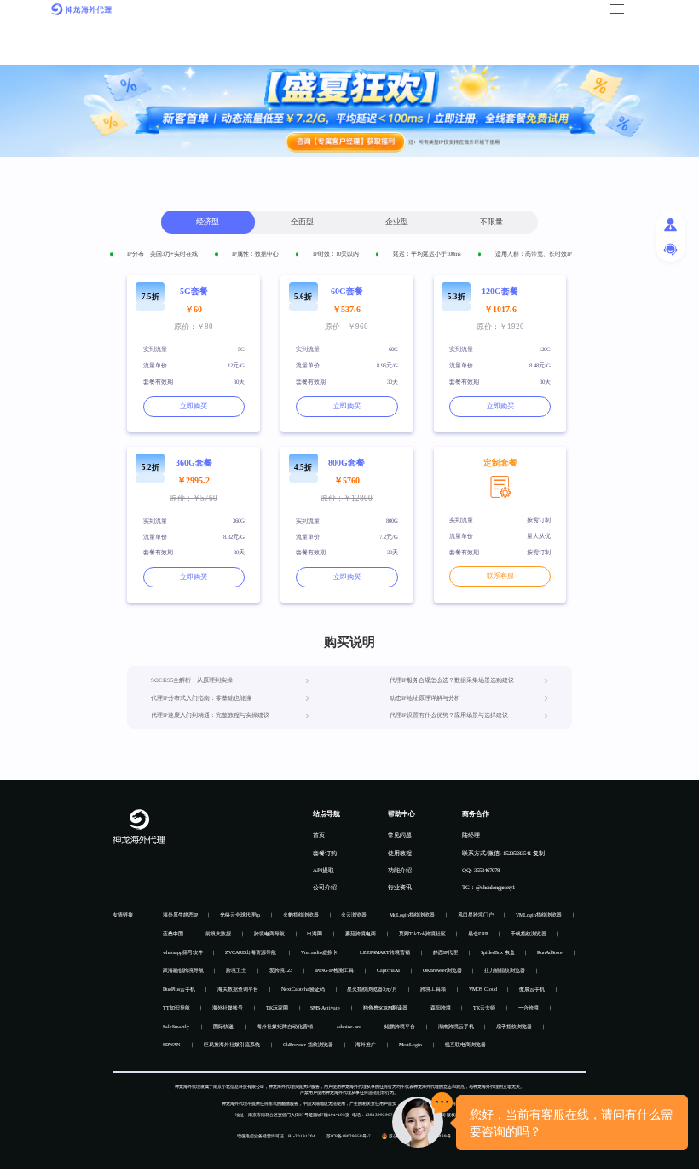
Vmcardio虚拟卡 (319, 952)
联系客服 (500, 576)
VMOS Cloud (483, 989)
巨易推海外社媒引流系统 (232, 1044)
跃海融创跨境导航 (183, 970)
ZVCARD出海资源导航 (251, 952)
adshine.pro (349, 1026)
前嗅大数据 (218, 933)
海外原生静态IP (180, 914)
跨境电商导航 (269, 933)
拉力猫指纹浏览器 (504, 970)
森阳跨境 (440, 1007)
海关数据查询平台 (237, 989)
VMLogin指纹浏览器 (539, 914)
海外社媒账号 (227, 1007)
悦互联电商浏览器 (465, 1044)
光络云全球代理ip (240, 914)
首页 (319, 835)
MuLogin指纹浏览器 (412, 914)
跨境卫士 (236, 970)
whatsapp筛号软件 (183, 952)
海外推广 (365, 1044)
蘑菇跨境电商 (360, 933)
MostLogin (410, 1044)
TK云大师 (484, 1007)
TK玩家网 (277, 1007)
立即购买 (193, 406)
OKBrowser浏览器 (442, 970)
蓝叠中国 (173, 933)
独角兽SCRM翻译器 (385, 1007)
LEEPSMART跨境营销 (385, 952)
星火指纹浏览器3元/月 (372, 989)
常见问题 (400, 835)
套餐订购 (325, 853)
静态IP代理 (445, 952)
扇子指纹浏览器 (514, 1026)
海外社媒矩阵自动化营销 (286, 1026)
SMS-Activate (325, 1007)
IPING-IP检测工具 (334, 970)
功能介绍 (400, 870)
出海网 (314, 933)
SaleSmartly (177, 1026)
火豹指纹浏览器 (301, 914)
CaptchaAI (388, 970)
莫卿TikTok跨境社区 (422, 933)
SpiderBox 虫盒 (498, 952)
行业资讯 (400, 887)
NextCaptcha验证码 (303, 989)
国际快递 (223, 1026)
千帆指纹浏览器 (528, 933)
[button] (616, 9)
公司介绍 (325, 887)
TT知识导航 (176, 1007)
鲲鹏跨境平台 (399, 1026)
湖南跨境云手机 (456, 1026)
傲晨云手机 (532, 989)
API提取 (323, 870)
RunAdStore (550, 952)
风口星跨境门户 (476, 914)
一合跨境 (528, 1007)
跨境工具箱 (433, 989)
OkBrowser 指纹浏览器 (308, 1044)
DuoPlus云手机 (179, 989)
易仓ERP (478, 933)
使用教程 (400, 853)
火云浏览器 (354, 914)
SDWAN (172, 1044)
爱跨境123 (280, 970)
